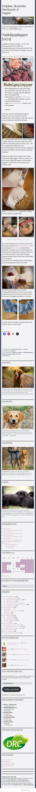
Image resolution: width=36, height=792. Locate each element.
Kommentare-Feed (8, 764)
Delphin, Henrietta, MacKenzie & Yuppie (14, 9)
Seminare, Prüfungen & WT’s (14, 530)
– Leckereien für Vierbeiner (13, 603)
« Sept (4, 576)
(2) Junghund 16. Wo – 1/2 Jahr (14, 626)
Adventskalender (11, 620)
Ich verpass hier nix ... (13, 671)
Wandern (8, 612)
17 (31, 566)
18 (4, 569)
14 (18, 566)
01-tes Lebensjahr (8, 623)
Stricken (18, 354)
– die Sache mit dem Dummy (14, 599)
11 (4, 566)
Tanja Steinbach (24, 246)
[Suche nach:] (18, 586)
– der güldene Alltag (11, 598)
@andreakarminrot (15, 103)
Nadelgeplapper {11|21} (15, 36)
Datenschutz (11, 546)
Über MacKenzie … (8, 535)
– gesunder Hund (11, 601)
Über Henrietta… (8, 532)
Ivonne (26, 349)
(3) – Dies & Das (7, 615)
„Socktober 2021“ (12, 211)
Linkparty (20, 352)
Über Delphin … (8, 529)
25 (4, 571)
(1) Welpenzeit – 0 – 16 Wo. (13, 625)
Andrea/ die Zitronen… (14, 643)
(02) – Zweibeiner (8, 607)
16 (27, 566)
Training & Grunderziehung (11, 633)
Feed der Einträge (8, 763)
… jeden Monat (10, 618)
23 (27, 569)
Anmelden (6, 761)
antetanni (10, 654)
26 (9, 571)
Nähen (4, 354)
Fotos (7, 622)
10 (31, 563)
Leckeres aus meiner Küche (13, 611)
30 (27, 571)
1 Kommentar (6, 355)
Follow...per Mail (11, 689)
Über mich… (6, 543)
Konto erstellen (8, 760)
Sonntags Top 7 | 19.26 (20, 665)
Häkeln (15, 352)
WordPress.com (8, 766)
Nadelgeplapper (28, 352)
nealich (9, 649)
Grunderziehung (10, 606)
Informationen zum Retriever (12, 541)
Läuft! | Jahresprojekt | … (17, 643)
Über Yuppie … (7, 538)
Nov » (8, 576)
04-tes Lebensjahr (8, 631)
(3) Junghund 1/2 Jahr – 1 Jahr (14, 628)
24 (31, 569)
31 (31, 571)
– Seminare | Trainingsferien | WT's (16, 604)
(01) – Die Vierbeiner (9, 596)
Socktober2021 (10, 354)
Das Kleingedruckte (11, 544)
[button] (9, 227)
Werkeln (13, 351)
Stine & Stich (16, 248)
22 (22, 569)
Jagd (7, 609)
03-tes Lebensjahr (8, 629)
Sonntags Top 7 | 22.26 (20, 649)
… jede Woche (10, 617)
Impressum (11, 548)
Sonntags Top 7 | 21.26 (22, 660)
